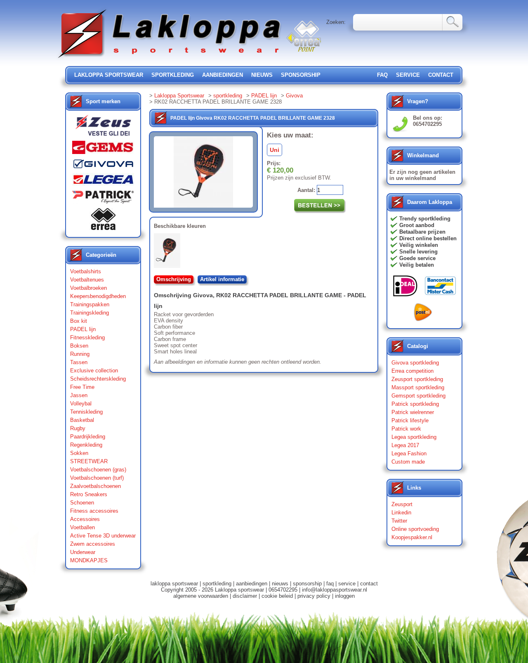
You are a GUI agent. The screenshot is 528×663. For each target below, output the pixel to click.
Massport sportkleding (417, 387)
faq (330, 583)
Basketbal (82, 420)
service (408, 75)
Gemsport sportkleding (418, 396)
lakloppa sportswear (108, 75)
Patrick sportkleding (415, 404)
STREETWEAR (89, 461)
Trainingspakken (89, 304)
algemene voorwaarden (200, 596)
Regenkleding (86, 445)
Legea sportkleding (413, 437)
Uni (274, 150)
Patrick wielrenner (412, 412)
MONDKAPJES (89, 560)
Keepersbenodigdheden (98, 296)
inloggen (345, 596)
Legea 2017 (405, 445)
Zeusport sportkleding (417, 379)
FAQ (382, 75)
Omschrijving (173, 279)
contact (440, 75)
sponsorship (301, 75)
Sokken (79, 453)
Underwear (82, 552)
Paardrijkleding (87, 436)
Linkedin (401, 512)
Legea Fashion (409, 453)
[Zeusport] (103, 128)
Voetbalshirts (85, 271)
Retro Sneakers (88, 494)
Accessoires (85, 519)
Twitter (399, 521)
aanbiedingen (222, 75)
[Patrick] (103, 199)
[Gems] (103, 149)
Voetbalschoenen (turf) (97, 478)
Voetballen (82, 527)
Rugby (77, 428)
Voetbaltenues (87, 280)
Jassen (78, 395)
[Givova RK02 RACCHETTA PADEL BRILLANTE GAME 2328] (169, 252)
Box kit (78, 321)
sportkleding (172, 75)
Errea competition (412, 371)
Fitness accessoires (94, 511)
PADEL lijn (83, 329)
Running (80, 354)
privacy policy (313, 596)
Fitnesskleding (87, 337)
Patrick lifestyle (410, 420)
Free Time (82, 387)
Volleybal (81, 403)
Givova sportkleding (415, 363)
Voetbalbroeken (88, 288)
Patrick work (406, 429)
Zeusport (401, 504)
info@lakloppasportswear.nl (334, 590)
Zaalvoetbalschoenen (95, 486)
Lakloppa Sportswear (179, 95)
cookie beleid (277, 596)
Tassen (78, 362)
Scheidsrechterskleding (98, 379)
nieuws (262, 75)
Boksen (79, 346)
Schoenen (82, 503)
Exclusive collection (94, 370)
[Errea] (103, 221)
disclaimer (245, 596)
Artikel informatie (222, 279)
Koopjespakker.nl (411, 537)
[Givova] (103, 165)
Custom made (408, 462)
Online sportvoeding (415, 529)
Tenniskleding (86, 412)
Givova (294, 95)
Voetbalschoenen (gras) (98, 469)
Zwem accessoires (92, 544)
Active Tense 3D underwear (103, 536)
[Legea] (103, 181)
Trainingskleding (89, 313)
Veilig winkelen (418, 245)
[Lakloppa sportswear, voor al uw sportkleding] (170, 59)
